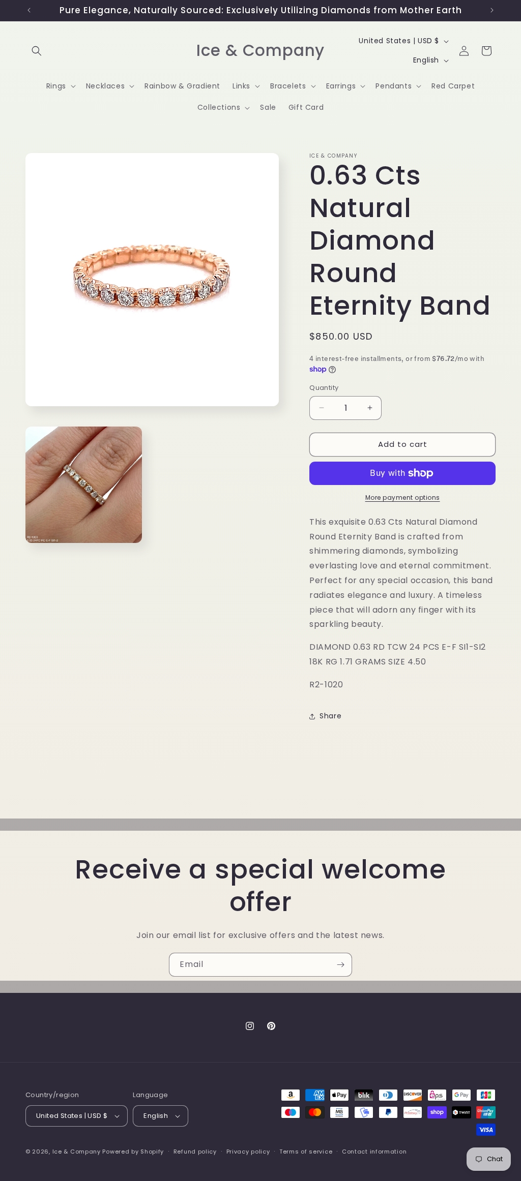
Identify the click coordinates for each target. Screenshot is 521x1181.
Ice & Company (76, 1151)
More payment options (402, 497)
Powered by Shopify (133, 1151)
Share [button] (330, 716)
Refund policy (195, 1151)
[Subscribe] (340, 965)
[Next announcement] (492, 10)
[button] (36, 51)
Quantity (323, 387)
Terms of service (305, 1151)
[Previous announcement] (29, 10)
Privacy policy (248, 1151)
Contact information (374, 1151)
